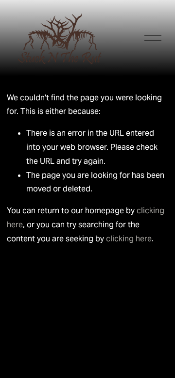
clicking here (129, 239)
